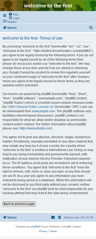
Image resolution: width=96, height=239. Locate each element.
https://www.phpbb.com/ (35, 128)
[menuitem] (13, 14)
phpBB (34, 226)
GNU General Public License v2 (31, 107)
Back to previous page (19, 204)
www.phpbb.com (43, 111)
